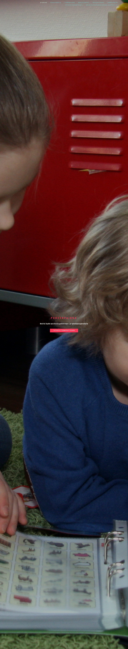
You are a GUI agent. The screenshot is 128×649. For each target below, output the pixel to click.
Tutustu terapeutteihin (64, 330)
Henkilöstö (112, 2)
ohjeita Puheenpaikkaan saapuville (101, 5)
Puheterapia (55, 2)
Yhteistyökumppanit (74, 5)
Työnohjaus (70, 2)
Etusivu (43, 2)
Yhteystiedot (98, 2)
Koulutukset (83, 2)
